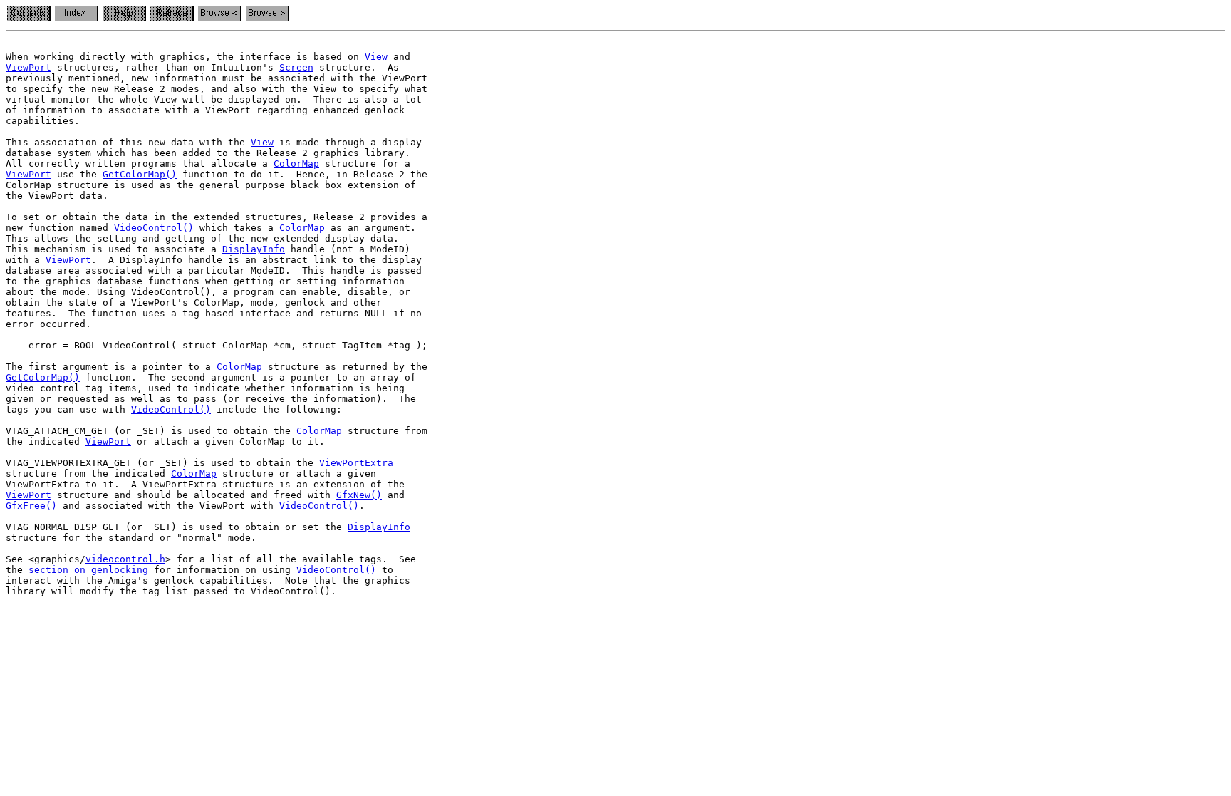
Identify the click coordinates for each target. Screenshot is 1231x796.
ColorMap (296, 163)
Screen (296, 67)
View (376, 56)
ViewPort (28, 67)
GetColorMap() (140, 174)
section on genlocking (88, 569)
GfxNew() (359, 495)
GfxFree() (31, 505)
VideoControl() (154, 227)
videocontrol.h (125, 559)
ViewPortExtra (356, 463)
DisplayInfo (253, 249)
